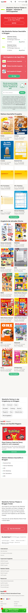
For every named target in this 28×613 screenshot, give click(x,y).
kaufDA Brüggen (5, 540)
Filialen (12, 540)
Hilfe (2, 601)
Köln (4, 405)
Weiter (22, 92)
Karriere (2, 555)
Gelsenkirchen (18, 412)
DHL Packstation (7, 473)
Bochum (19, 408)
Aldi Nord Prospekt (5, 571)
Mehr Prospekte (14, 217)
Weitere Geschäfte (20, 540)
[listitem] (7, 128)
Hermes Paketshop (8, 465)
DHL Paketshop (7, 471)
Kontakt (16, 603)
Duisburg (12, 408)
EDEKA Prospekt (4, 561)
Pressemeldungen (5, 587)
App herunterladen (5, 585)
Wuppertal (5, 412)
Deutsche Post (7, 463)
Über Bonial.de (4, 551)
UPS (4, 468)
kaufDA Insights (4, 583)
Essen (16, 405)
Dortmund (9, 405)
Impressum (16, 601)
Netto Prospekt (4, 573)
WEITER (14, 23)
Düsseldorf (5, 408)
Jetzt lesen (14, 451)
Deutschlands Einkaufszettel (7, 581)
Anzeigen (24, 4)
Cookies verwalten (18, 605)
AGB (2, 605)
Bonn (11, 412)
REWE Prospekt (4, 565)
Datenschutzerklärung (20, 104)
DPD (4, 476)
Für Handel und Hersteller (6, 553)
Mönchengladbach (7, 415)
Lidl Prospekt (3, 575)
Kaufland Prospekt (5, 563)
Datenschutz (3, 603)
